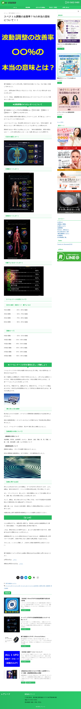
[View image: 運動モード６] (19, 211)
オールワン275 (9, 585)
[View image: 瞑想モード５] (17, 258)
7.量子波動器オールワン (10, 583)
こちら (15, 559)
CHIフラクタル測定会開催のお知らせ (67, 44)
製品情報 (28, 7)
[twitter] (18, 577)
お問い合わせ (65, 7)
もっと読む (60, 122)
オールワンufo (24, 585)
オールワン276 (16, 585)
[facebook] (21, 577)
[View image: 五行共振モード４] (24, 164)
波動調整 (48, 585)
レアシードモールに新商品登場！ (66, 112)
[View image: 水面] (22, 477)
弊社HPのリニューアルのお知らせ (66, 78)
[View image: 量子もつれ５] (24, 294)
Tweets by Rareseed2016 (64, 244)
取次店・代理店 (53, 7)
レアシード (5, 694)
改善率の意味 (42, 585)
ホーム (15, 7)
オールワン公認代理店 (33, 585)
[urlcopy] (37, 577)
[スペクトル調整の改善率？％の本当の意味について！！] (25, 577)
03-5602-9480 (73, 2)
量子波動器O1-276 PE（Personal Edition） (33, 636)
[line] (29, 577)
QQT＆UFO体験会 (40, 7)
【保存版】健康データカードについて (31, 652)
